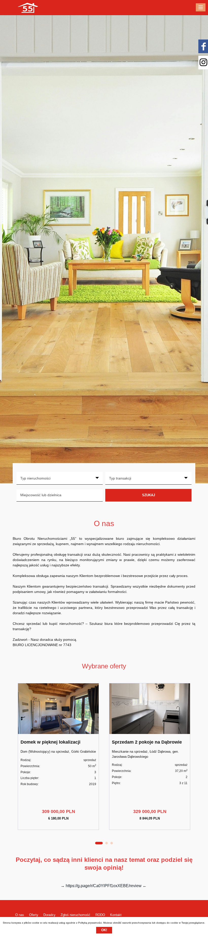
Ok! (104, 930)
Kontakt (116, 915)
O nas (19, 915)
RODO (100, 915)
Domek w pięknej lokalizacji (50, 742)
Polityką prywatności (90, 922)
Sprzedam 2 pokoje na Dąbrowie (147, 742)
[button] (99, 843)
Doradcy (49, 915)
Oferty (33, 915)
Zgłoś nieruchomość (75, 915)
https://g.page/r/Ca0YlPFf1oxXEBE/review (104, 886)
